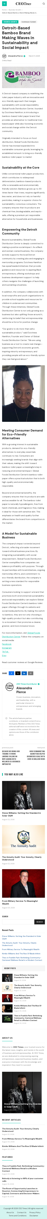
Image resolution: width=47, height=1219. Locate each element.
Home (4, 10)
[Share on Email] (30, 673)
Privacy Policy (35, 1212)
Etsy (4, 655)
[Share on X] (17, 673)
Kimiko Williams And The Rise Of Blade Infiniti (21, 953)
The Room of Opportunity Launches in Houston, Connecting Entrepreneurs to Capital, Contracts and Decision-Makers (20, 1191)
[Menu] (4, 3)
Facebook (6, 644)
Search (39, 922)
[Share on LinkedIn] (24, 673)
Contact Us (21, 1212)
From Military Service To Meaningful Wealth (20, 949)
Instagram (7, 648)
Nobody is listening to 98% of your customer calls (22, 1179)
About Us (10, 1212)
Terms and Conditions (18, 1216)
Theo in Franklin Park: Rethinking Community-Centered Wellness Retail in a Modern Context (22, 958)
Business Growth (15, 10)
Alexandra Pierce (15, 56)
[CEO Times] (23, 3)
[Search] (44, 3)
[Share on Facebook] (11, 673)
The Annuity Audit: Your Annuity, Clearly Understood (19, 944)
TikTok (5, 651)
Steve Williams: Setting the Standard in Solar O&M (21, 937)
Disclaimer (34, 1216)
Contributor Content (29, 22)
